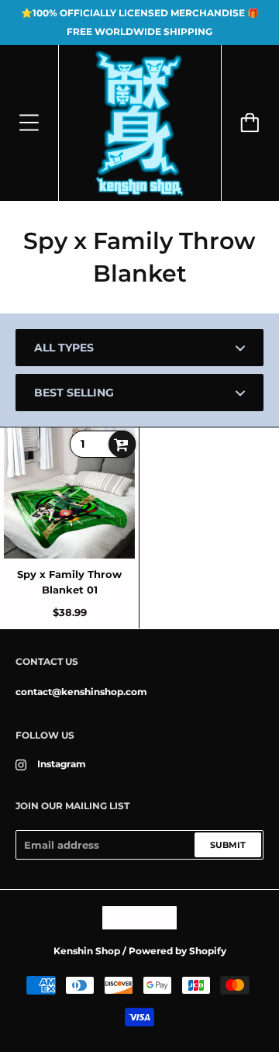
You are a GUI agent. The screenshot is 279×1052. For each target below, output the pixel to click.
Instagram (61, 764)
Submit (228, 844)
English (131, 917)
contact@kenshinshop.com (81, 691)
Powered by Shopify (177, 951)
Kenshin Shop (86, 951)
